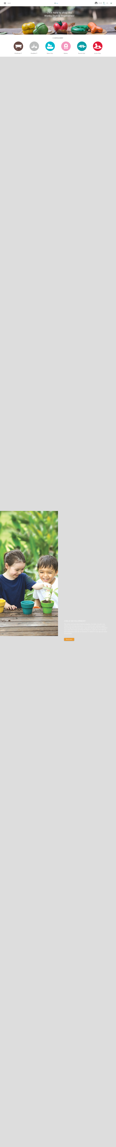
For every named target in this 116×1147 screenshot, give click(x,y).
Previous (5, 48)
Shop (9, 3)
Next (111, 48)
